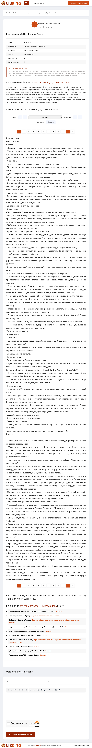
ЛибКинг (9, 13)
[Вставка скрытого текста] (59, 689)
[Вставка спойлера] (56, 689)
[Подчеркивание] (15, 689)
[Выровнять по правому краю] (26, 689)
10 (63, 131)
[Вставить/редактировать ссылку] (41, 689)
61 (72, 131)
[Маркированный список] (30, 689)
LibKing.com (37, 745)
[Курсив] (11, 689)
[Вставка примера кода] (52, 689)
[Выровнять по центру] (22, 689)
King (13, 3)
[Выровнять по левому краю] (19, 689)
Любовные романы (19, 13)
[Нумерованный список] (34, 689)
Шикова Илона (29, 54)
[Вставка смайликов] (38, 689)
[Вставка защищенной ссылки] (45, 689)
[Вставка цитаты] (49, 689)
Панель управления (78, 3)
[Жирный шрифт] (8, 689)
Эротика (30, 13)
